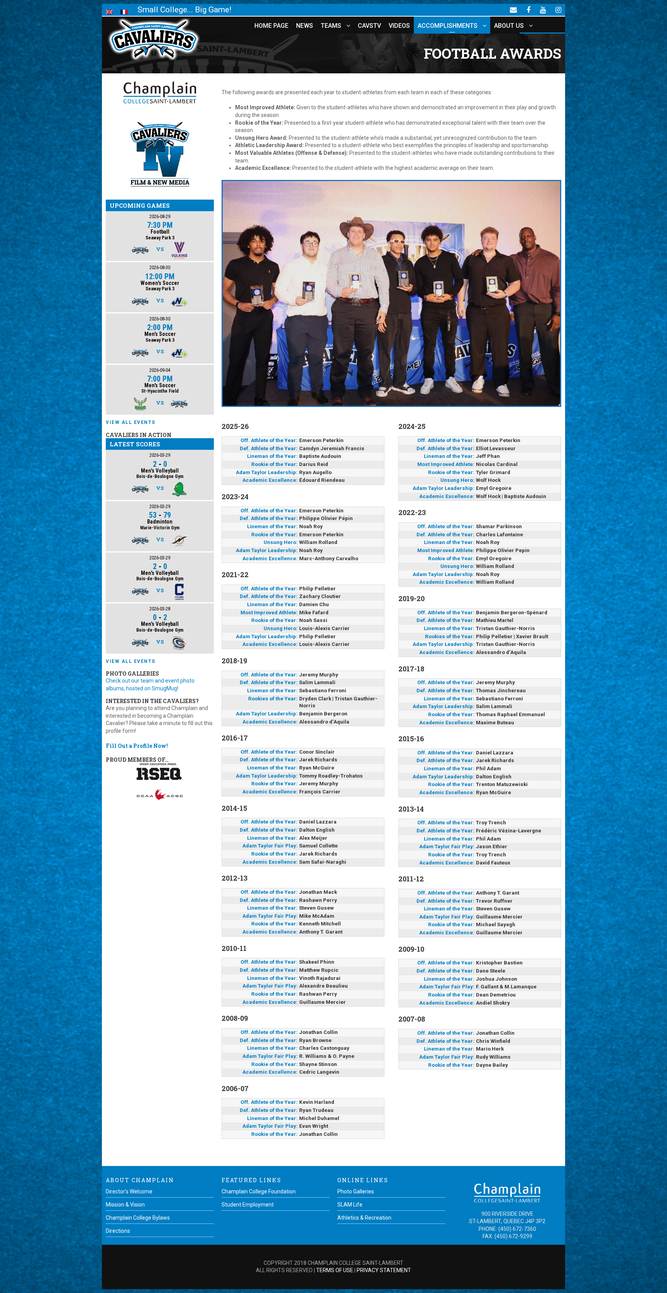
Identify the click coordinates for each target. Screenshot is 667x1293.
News (304, 25)
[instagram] (558, 9)
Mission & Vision (125, 1204)
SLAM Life (349, 1204)
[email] (513, 9)
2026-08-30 (159, 267)
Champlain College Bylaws (138, 1218)
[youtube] (543, 9)
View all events (131, 422)
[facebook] (528, 9)
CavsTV (369, 25)
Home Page (271, 25)
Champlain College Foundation (259, 1191)
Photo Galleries (355, 1191)
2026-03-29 (159, 455)
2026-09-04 (159, 370)
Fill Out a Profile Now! (137, 745)
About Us (509, 25)
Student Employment (248, 1204)
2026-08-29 (159, 216)
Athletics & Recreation (364, 1218)
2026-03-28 (159, 609)
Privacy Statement (384, 1270)
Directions (118, 1231)
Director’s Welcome (129, 1191)
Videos (399, 25)
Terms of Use (334, 1270)
